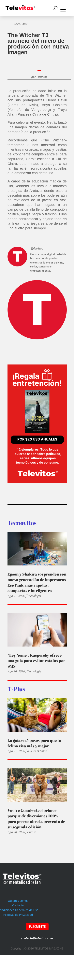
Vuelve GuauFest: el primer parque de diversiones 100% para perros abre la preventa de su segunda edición (36, 819)
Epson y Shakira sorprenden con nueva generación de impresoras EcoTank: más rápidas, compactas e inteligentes (36, 582)
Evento (31, 832)
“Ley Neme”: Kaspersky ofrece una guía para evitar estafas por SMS (36, 660)
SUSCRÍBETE (37, 926)
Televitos (41, 76)
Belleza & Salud (37, 750)
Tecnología (34, 595)
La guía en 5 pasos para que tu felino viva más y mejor (34, 743)
